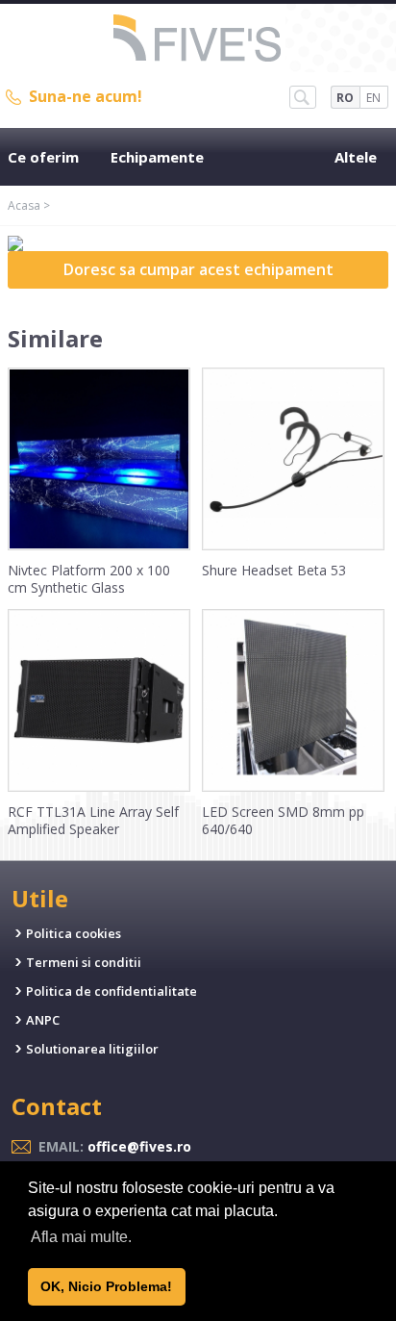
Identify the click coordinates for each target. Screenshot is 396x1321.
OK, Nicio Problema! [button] (106, 1286)
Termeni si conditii (83, 962)
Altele (355, 156)
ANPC (43, 1020)
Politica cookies (73, 933)
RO (345, 97)
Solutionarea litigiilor (92, 1048)
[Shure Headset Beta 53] (293, 545)
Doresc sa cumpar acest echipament (198, 269)
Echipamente (157, 156)
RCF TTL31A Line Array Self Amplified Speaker (93, 820)
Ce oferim (43, 156)
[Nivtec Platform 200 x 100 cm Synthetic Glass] (99, 545)
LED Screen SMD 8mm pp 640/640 (283, 820)
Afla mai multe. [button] (81, 1237)
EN (373, 97)
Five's (198, 40)
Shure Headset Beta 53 (274, 570)
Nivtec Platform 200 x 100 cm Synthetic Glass (89, 579)
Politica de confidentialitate (111, 991)
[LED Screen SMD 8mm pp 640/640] (293, 787)
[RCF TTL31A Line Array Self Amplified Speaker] (99, 787)
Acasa (24, 205)
